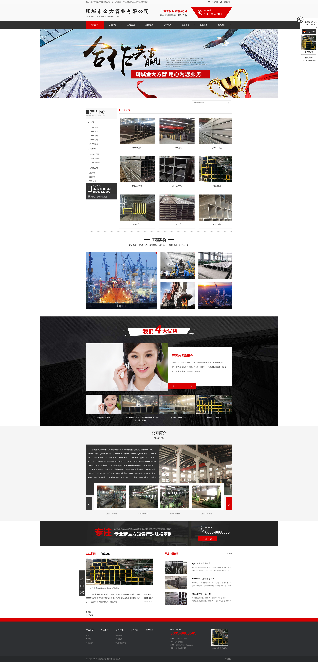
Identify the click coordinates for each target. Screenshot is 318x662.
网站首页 (95, 25)
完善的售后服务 (182, 355)
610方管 (92, 177)
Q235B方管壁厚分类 (201, 579)
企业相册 (203, 25)
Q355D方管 (93, 140)
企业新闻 (91, 553)
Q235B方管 (93, 127)
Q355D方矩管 (94, 154)
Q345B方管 (93, 144)
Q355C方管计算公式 (201, 563)
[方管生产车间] (111, 507)
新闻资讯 (149, 25)
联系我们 (221, 25)
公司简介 (167, 25)
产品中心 (113, 25)
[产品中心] (82, 592)
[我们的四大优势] (159, 335)
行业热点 (106, 553)
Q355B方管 (93, 132)
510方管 (92, 173)
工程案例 (131, 25)
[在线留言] (82, 586)
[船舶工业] (121, 280)
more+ (229, 553)
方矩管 (93, 149)
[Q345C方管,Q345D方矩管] (159, 63)
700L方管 (92, 181)
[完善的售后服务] (127, 367)
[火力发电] (215, 295)
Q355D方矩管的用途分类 (203, 594)
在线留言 (227, 2)
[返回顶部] (82, 573)
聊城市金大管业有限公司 (118, 11)
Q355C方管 (93, 136)
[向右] (189, 386)
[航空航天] (177, 265)
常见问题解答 (171, 553)
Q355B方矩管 (94, 158)
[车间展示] (215, 265)
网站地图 (215, 2)
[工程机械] (177, 295)
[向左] (175, 386)
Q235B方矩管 (94, 162)
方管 (92, 122)
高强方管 (94, 168)
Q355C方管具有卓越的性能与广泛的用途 (102, 588)
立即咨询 (207, 538)
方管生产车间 (111, 514)
